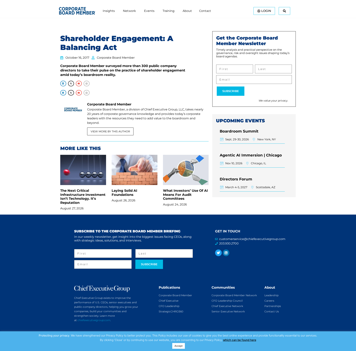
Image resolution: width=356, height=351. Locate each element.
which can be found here (239, 340)
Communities (223, 287)
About (269, 287)
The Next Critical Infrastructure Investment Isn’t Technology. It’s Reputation (83, 197)
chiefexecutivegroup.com (94, 320)
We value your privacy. (273, 100)
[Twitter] (218, 252)
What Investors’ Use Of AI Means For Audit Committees (185, 195)
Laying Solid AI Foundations (124, 193)
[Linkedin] (226, 252)
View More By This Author (110, 131)
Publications (169, 287)
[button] (63, 83)
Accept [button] (178, 345)
